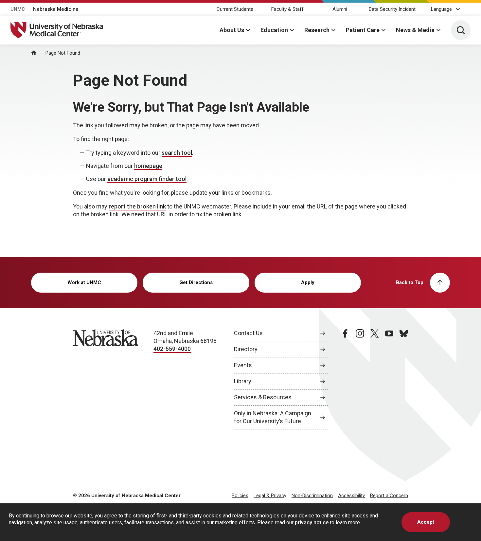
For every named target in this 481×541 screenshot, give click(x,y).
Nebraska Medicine (56, 9)
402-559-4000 (172, 348)
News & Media (415, 30)
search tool (177, 152)
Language (441, 9)
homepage (148, 165)
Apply (307, 282)
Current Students (235, 9)
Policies (240, 495)
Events (243, 365)
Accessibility (351, 495)
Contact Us (248, 333)
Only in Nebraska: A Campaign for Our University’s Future (272, 417)
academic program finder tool (147, 178)
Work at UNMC (84, 282)
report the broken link (137, 206)
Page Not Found (62, 53)
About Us (232, 30)
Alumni (339, 9)
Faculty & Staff (287, 9)
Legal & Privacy (270, 495)
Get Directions (196, 282)
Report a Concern (389, 495)
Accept (425, 522)
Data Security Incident (392, 9)
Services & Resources (263, 397)
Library (242, 381)
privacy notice (312, 522)
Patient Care (363, 30)
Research (317, 30)
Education (274, 30)
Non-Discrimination (312, 495)
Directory (246, 349)
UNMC (17, 9)
